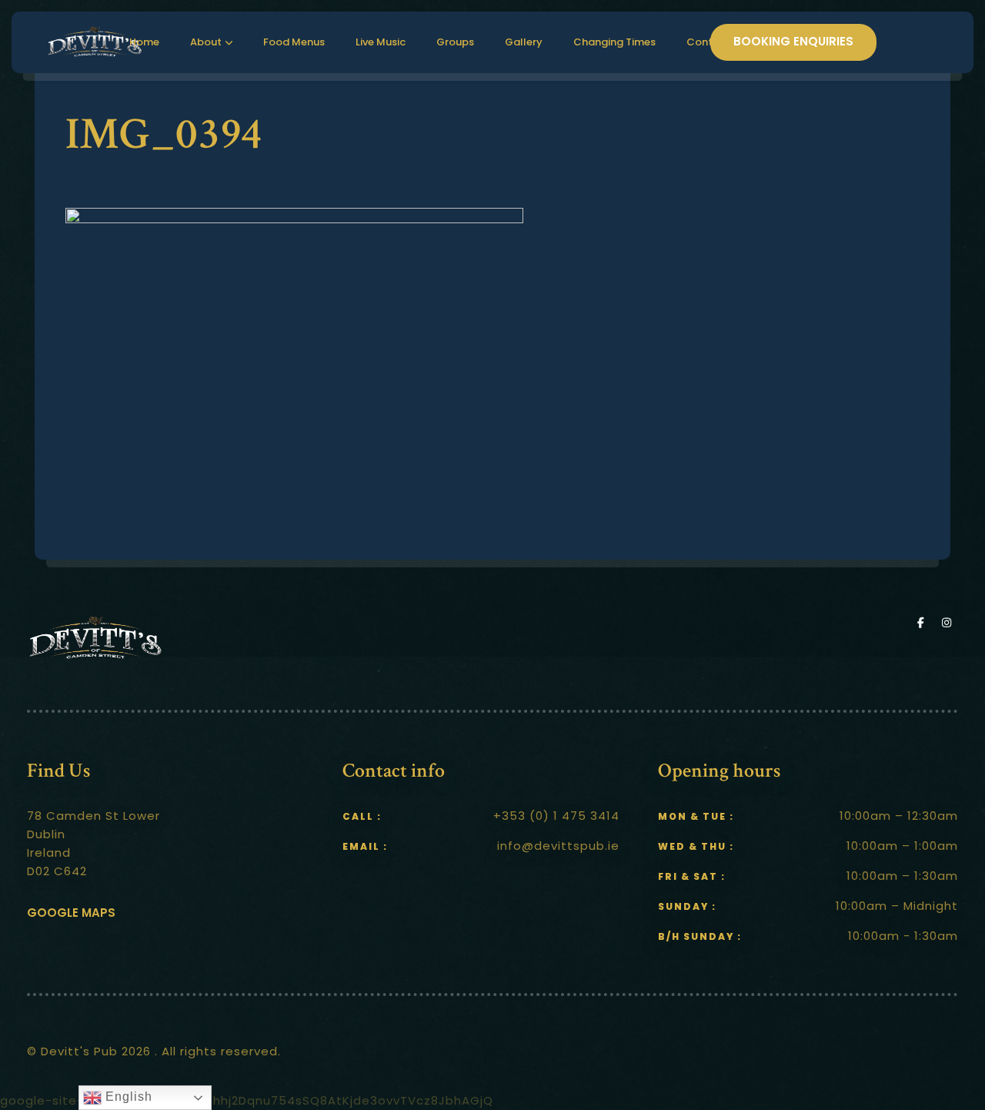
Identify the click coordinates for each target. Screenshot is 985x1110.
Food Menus (294, 42)
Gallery (524, 42)
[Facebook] (924, 622)
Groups (455, 42)
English (127, 1096)
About (206, 42)
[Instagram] (948, 622)
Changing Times (614, 42)
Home (144, 42)
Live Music (381, 42)
